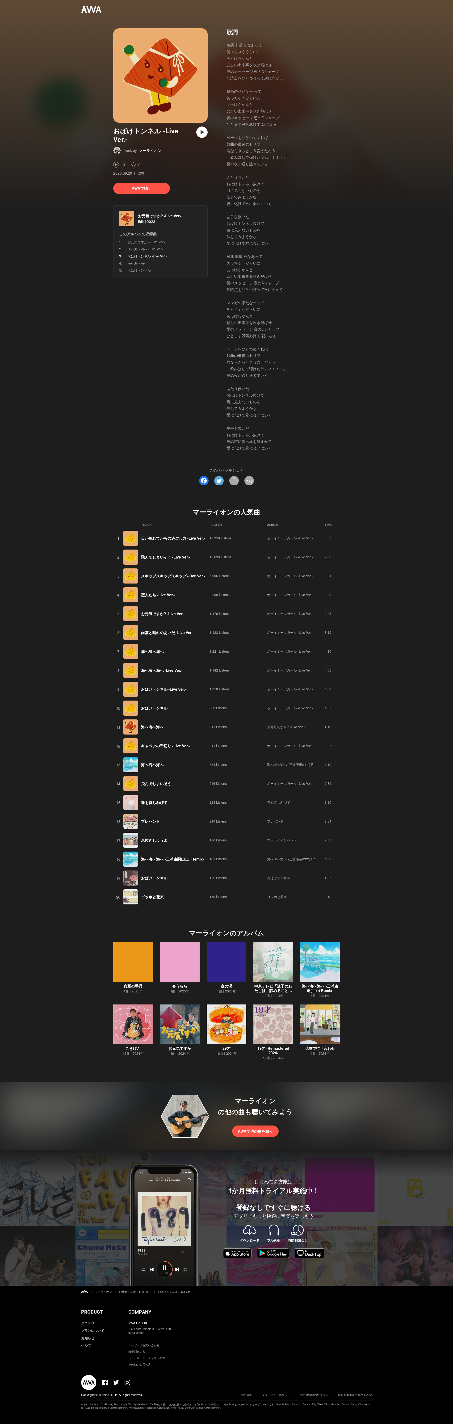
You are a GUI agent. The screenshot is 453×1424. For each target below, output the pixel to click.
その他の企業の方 (139, 1364)
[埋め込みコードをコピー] (249, 480)
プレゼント (150, 821)
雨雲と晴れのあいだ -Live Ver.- (167, 632)
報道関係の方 (136, 1351)
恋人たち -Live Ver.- (158, 594)
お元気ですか (179, 1048)
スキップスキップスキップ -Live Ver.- (173, 576)
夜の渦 (226, 986)
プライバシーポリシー (276, 1395)
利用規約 (246, 1395)
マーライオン (150, 150)
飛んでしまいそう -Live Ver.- (165, 557)
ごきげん (133, 1048)
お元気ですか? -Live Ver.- (159, 215)
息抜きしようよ (154, 840)
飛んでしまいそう (156, 783)
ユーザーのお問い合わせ (143, 1345)
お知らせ (87, 1338)
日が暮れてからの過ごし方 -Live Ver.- (173, 538)
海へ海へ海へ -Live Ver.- (146, 249)
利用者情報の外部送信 (314, 1395)
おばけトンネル (139, 270)
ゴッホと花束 (152, 896)
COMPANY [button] (139, 1312)
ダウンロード (91, 1322)
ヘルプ (86, 1345)
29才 (226, 1048)
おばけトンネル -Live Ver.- (163, 689)
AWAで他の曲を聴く (255, 1131)
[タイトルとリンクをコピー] (234, 480)
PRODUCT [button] (92, 1312)
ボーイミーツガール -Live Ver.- (290, 538)
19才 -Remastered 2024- (273, 1050)
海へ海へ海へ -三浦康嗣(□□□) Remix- (294, 764)
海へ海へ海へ (137, 263)
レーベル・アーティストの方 (146, 1358)
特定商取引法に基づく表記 (355, 1395)
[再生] (202, 132)
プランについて (92, 1330)
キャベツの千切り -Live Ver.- (165, 745)
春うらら (179, 986)
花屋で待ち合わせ (320, 1048)
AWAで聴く (142, 188)
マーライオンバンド (282, 840)
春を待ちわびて (154, 802)
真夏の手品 (133, 986)
